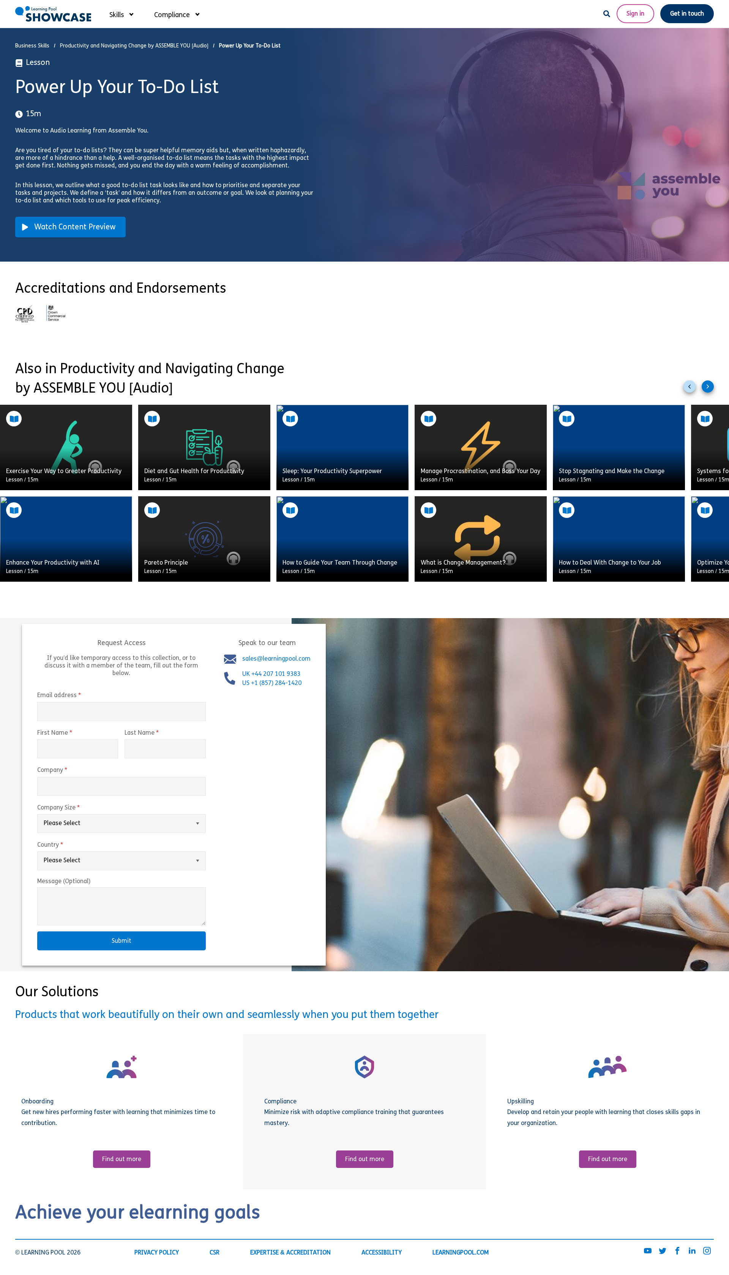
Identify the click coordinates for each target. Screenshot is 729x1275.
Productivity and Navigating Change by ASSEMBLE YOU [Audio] (134, 46)
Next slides (711, 390)
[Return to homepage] (53, 14)
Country (66, 845)
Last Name (158, 733)
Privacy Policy (156, 1253)
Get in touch (687, 14)
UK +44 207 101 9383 (272, 675)
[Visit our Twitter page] (662, 1251)
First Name (70, 733)
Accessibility (381, 1253)
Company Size (74, 808)
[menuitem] (121, 13)
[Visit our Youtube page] (647, 1251)
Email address (75, 696)
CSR (214, 1253)
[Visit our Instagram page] (707, 1251)
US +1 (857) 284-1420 (271, 684)
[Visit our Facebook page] (677, 1251)
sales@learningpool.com (276, 659)
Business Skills (32, 46)
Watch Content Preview (75, 227)
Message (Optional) (63, 882)
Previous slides (693, 390)
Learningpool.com (460, 1253)
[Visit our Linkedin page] (692, 1251)
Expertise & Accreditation (290, 1253)
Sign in (635, 14)
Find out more (121, 1160)
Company (68, 770)
